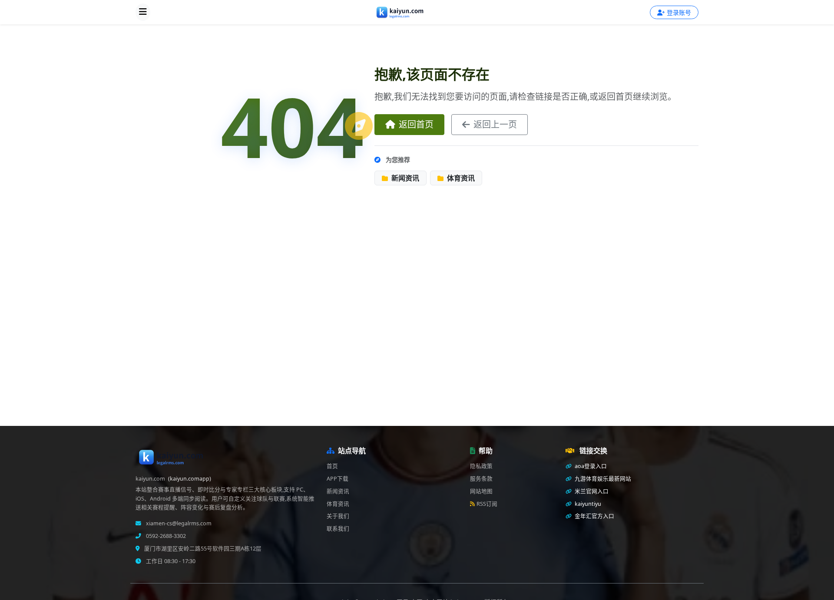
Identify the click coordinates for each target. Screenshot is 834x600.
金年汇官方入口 (593, 516)
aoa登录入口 (590, 466)
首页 (332, 466)
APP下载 (337, 478)
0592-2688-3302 (165, 536)
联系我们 (338, 528)
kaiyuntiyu (587, 504)
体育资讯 (460, 178)
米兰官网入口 (591, 491)
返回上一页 (495, 124)
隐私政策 (481, 466)
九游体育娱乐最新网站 (602, 478)
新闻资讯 (404, 178)
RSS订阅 (487, 504)
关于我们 (338, 516)
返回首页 (416, 124)
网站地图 (481, 491)
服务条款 (481, 478)
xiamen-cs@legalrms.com (178, 523)
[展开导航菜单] (143, 12)
